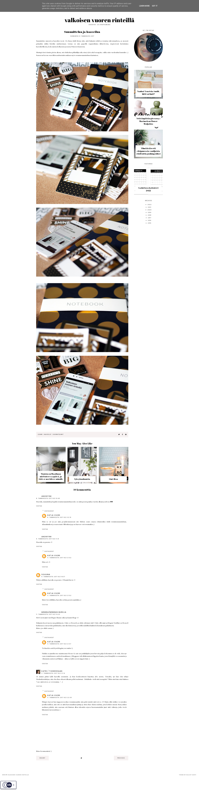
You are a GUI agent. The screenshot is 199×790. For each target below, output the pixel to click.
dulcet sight (191, 775)
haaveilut (47, 434)
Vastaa (39, 506)
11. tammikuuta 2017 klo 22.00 (59, 697)
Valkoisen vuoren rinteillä (100, 20)
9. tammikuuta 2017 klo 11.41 (47, 539)
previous (121, 758)
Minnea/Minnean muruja (53, 612)
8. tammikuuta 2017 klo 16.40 (48, 498)
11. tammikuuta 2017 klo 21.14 (53, 673)
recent (42, 758)
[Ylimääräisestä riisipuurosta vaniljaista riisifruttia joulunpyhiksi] (148, 158)
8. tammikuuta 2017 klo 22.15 (59, 517)
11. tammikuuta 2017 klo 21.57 (59, 644)
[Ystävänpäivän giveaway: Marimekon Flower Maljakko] (148, 128)
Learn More (144, 6)
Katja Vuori (53, 515)
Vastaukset (49, 511)
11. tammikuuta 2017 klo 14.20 (48, 614)
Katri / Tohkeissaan (51, 671)
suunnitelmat (58, 434)
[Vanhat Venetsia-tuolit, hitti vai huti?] (148, 98)
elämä (40, 434)
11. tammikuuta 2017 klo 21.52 (59, 558)
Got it (155, 6)
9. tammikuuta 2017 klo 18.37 (53, 577)
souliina (45, 574)
